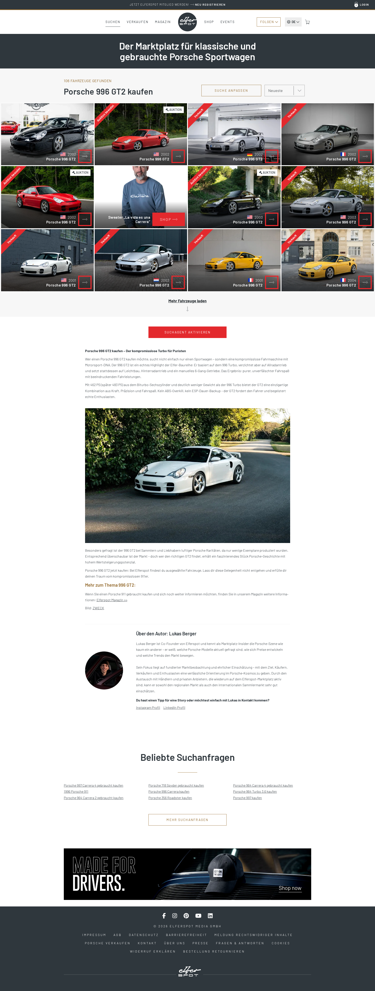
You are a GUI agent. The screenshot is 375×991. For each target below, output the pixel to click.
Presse (200, 943)
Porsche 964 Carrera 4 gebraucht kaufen (263, 785)
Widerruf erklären (153, 951)
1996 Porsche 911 (76, 791)
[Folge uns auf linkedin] (210, 916)
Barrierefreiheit (186, 935)
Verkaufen (137, 22)
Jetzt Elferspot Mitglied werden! (177, 4)
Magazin (163, 22)
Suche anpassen (231, 90)
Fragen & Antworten (240, 943)
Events (227, 22)
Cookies (281, 943)
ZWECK (98, 608)
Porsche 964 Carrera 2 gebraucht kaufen (93, 798)
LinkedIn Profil (174, 707)
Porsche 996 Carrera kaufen (168, 791)
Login (364, 4)
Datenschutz (144, 935)
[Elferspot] (187, 22)
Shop (209, 22)
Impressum (94, 935)
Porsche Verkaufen (108, 943)
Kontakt (147, 943)
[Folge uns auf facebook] (164, 916)
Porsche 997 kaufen (247, 798)
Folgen (267, 22)
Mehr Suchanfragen (187, 820)
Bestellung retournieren (214, 951)
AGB (117, 935)
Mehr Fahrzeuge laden (187, 300)
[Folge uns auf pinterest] (186, 916)
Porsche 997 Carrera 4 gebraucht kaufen (93, 785)
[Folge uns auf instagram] (174, 916)
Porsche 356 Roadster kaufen (170, 798)
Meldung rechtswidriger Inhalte (253, 935)
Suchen (112, 22)
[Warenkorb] (307, 22)
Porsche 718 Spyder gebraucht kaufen (176, 785)
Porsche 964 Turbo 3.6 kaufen (255, 791)
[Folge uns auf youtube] (198, 916)
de (293, 22)
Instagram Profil (148, 707)
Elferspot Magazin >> (112, 600)
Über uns (174, 943)
